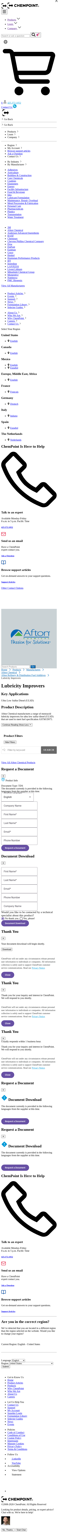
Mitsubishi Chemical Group (20, 272)
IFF (9, 261)
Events (10, 1424)
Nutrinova (12, 277)
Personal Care (14, 206)
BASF (10, 235)
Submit (5, 1366)
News (10, 1421)
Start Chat (21, 1530)
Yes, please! (29, 918)
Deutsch (14, 404)
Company (12, 28)
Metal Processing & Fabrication (22, 203)
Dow (9, 244)
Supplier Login (14, 1413)
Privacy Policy (14, 1446)
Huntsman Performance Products (23, 258)
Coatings (11, 181)
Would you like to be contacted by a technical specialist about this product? (27, 914)
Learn (10, 24)
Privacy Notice (38, 968)
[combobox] (21, 750)
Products (12, 19)
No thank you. (12, 918)
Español (14, 367)
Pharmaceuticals (15, 208)
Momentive (13, 275)
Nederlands (15, 440)
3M (9, 227)
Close (8, 975)
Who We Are (13, 1391)
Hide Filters (10, 742)
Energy (11, 186)
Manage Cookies (15, 1443)
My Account (13, 1410)
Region (4, 1363)
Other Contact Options (12, 588)
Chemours (12, 238)
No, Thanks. (7, 1530)
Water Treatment (15, 217)
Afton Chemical (15, 230)
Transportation (14, 214)
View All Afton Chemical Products (18, 762)
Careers (11, 1396)
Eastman (11, 249)
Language (6, 1360)
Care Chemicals (15, 178)
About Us (12, 1394)
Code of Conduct (15, 1432)
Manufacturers (33, 669)
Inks (9, 195)
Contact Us (12, 1405)
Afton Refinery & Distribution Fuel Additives (23, 675)
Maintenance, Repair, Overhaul (22, 200)
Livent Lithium (14, 269)
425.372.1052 (14, 103)
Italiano (13, 416)
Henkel (11, 255)
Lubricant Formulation (18, 197)
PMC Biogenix (14, 280)
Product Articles (15, 1383)
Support (11, 1407)
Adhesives (12, 169)
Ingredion (12, 263)
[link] (14, 1458)
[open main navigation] (4, 11)
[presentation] (16, 1470)
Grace (10, 252)
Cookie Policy (14, 1438)
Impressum (12, 1440)
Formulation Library (17, 1416)
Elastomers (12, 183)
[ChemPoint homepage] (4, 8)
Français (14, 392)
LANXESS (13, 266)
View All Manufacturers (13, 285)
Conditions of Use (16, 1435)
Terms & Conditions (17, 1449)
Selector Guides (15, 1418)
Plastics (11, 211)
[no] (2, 918)
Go (33, 667)
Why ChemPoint (15, 1388)
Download (6, 949)
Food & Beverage (16, 192)
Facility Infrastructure (17, 189)
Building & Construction (19, 175)
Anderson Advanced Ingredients (23, 233)
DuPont (11, 247)
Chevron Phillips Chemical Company (25, 241)
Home (4, 669)
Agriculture (13, 172)
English (14, 341)
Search (48, 750)
